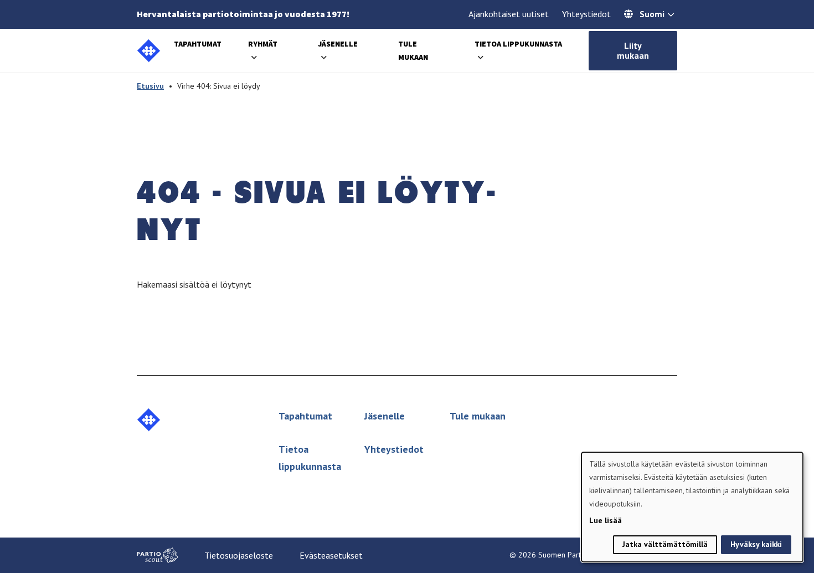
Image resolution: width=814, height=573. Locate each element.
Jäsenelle (338, 44)
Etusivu (150, 86)
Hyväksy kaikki (756, 544)
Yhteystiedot (586, 13)
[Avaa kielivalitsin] (670, 15)
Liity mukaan (633, 50)
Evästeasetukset (331, 555)
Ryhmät (262, 44)
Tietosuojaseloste (238, 555)
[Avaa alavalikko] (254, 57)
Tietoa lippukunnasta (518, 44)
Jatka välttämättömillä (665, 544)
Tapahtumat (197, 44)
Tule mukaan (478, 416)
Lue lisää (605, 520)
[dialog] (692, 507)
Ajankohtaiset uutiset (508, 13)
